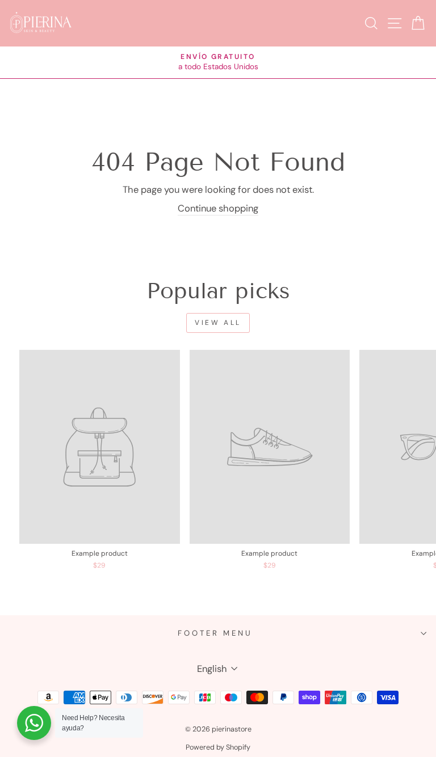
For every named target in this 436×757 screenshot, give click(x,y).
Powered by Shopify (218, 747)
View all (218, 322)
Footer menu (215, 633)
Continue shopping (218, 208)
